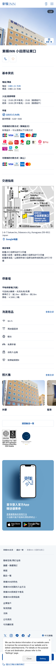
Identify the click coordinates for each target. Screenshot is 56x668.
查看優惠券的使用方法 (17, 514)
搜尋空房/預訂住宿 (11, 560)
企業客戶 (7, 603)
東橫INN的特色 (10, 581)
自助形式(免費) (13, 114)
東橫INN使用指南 (11, 596)
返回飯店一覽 (28, 423)
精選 (5, 570)
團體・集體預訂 (10, 565)
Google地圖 (12, 239)
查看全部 (50, 311)
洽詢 (5, 613)
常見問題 (7, 608)
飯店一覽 (20, 550)
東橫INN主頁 (8, 550)
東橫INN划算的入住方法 (14, 586)
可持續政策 (8, 624)
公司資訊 (7, 619)
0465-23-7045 (14, 85)
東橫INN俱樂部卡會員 (13, 591)
